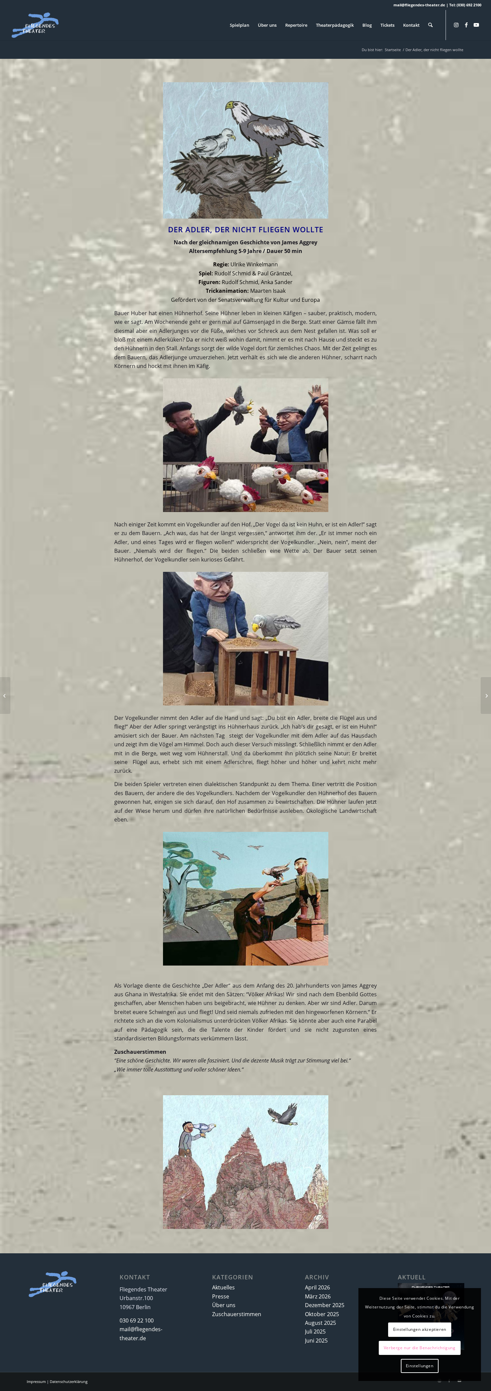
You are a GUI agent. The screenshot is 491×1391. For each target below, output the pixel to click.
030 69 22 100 (137, 1320)
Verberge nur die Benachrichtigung (420, 1348)
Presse (220, 1296)
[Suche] (430, 25)
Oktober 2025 (322, 1314)
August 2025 (320, 1322)
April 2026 (317, 1287)
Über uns (223, 1305)
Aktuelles (223, 1287)
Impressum (36, 1381)
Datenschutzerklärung (69, 1381)
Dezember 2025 (324, 1305)
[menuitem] (239, 25)
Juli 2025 (315, 1331)
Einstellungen (420, 1366)
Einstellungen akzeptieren (419, 1329)
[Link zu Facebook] (466, 25)
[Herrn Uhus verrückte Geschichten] (486, 695)
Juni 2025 (316, 1340)
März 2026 (318, 1296)
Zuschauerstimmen (236, 1314)
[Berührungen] (5, 695)
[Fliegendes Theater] (42, 25)
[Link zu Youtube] (476, 25)
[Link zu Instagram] (456, 25)
